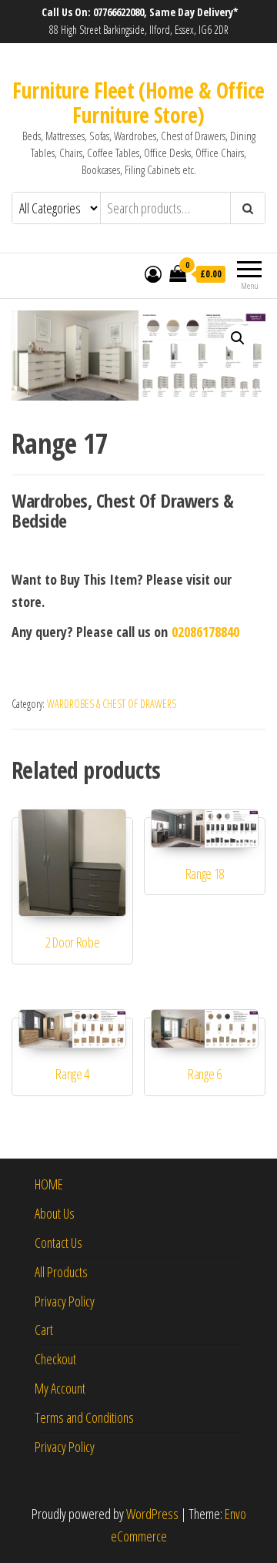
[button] (238, 338)
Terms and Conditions (84, 1417)
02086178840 (205, 631)
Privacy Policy (65, 1301)
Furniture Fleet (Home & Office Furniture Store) (138, 102)
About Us (55, 1213)
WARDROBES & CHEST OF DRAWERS (111, 703)
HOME (49, 1184)
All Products (61, 1272)
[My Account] (153, 273)
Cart (44, 1329)
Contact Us (58, 1242)
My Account (60, 1388)
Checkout (55, 1359)
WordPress (152, 1513)
